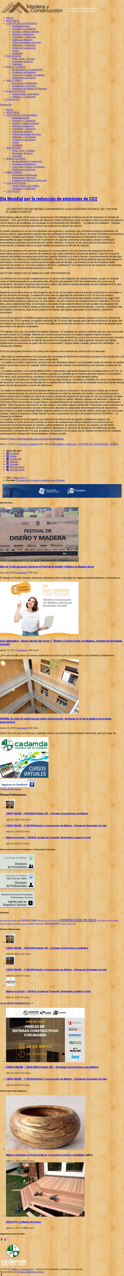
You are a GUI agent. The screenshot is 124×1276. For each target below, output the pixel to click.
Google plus (15, 459)
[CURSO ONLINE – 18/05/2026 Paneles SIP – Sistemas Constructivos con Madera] (10, 807)
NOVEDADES (13, 56)
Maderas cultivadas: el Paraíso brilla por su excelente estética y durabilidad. (45, 1155)
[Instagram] (5, 1239)
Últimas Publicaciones (10, 789)
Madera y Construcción (22, 1269)
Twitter (12, 456)
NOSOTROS (12, 20)
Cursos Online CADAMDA (25, 94)
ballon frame (16, 920)
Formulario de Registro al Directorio (29, 88)
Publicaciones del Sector (23, 77)
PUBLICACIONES (16, 67)
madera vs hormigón (28, 923)
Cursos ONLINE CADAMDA (11, 1003)
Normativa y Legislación (24, 28)
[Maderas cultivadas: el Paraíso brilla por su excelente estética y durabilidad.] (45, 1149)
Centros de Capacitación (23, 48)
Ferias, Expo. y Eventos (23, 58)
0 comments (32, 444)
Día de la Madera (113, 920)
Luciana (22, 444)
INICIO (10, 18)
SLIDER (114, 444)
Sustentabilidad (51, 923)
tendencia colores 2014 (68, 923)
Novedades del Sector (22, 61)
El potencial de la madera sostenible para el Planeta (40, 480)
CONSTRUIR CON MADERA (21, 23)
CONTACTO (13, 99)
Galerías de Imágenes (22, 39)
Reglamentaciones (20, 26)
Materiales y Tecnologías (24, 45)
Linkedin (13, 464)
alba (9, 920)
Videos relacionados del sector (26, 42)
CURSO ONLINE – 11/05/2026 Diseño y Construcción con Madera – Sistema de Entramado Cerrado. (56, 825)
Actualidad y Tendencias (24, 37)
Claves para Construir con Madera (28, 75)
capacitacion (54, 920)
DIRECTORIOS (14, 80)
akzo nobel (4, 920)
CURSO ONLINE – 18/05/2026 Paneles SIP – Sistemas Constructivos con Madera (47, 813)
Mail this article (16, 467)
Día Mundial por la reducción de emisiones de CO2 (48, 199)
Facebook (14, 453)
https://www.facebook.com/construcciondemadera (36, 438)
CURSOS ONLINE (16, 91)
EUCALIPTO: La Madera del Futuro (23, 1222)
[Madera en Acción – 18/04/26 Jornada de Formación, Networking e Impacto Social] (10, 985)
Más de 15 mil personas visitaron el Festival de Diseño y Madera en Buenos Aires (47, 566)
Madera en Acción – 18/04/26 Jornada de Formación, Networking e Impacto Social (48, 837)
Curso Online (101, 920)
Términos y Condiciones (24, 96)
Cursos (15, 50)
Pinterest (13, 461)
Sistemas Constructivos (23, 34)
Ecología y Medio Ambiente (25, 31)
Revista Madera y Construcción (27, 69)
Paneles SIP (40, 923)
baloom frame (29, 920)
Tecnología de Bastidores (24, 72)
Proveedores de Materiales (24, 83)
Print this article (16, 469)
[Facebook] (1, 1239)
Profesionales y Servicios (24, 86)
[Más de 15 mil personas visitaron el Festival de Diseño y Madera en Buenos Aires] (39, 560)
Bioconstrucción (43, 920)
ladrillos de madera (13, 923)
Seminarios (17, 53)
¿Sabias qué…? (19, 477)
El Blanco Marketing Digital (30, 1272)
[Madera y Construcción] (49, 12)
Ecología (3, 923)
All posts (27, 1003)
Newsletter (17, 64)
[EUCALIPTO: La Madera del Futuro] (45, 1216)
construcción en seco (77, 919)
